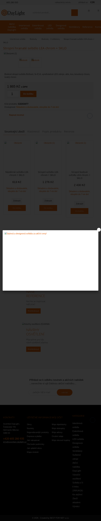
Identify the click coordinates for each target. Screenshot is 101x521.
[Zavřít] (99, 230)
